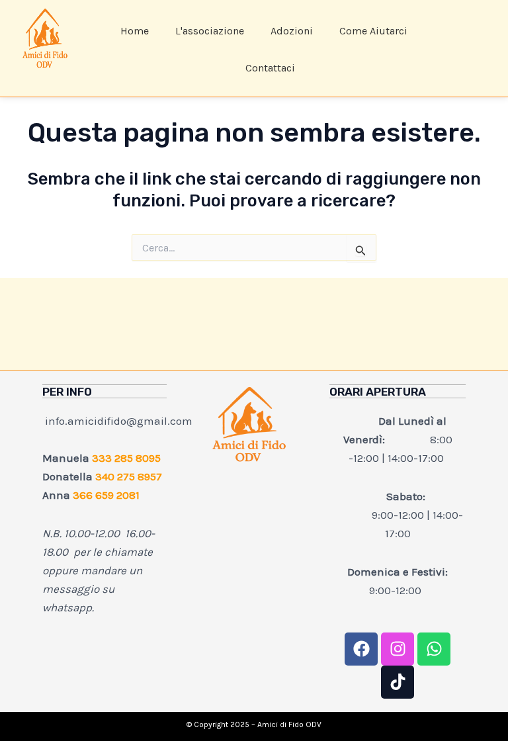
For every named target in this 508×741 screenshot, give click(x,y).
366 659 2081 (106, 494)
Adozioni (292, 30)
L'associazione (209, 30)
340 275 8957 (128, 476)
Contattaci (270, 68)
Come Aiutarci (373, 30)
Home (134, 30)
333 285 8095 (126, 457)
